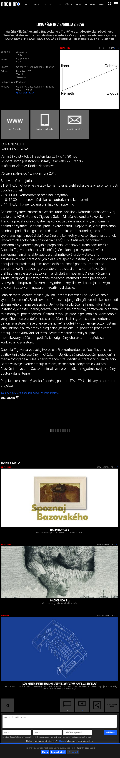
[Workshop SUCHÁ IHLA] (59, 572)
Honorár (103, 4)
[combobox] (109, 3)
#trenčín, (45, 393)
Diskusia (46, 4)
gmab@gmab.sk (25, 92)
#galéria (54, 393)
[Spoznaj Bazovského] (59, 498)
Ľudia (58, 4)
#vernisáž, (6, 393)
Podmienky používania (84, 747)
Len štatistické (58, 751)
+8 (117, 615)
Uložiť (45, 751)
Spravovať (73, 751)
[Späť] (7, 705)
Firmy (78, 4)
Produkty (90, 4)
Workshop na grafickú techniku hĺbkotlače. (60, 603)
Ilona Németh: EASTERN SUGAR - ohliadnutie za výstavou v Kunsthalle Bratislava (59, 684)
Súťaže (68, 4)
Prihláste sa (61, 741)
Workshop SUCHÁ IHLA (60, 600)
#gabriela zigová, (31, 393)
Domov (26, 4)
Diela (36, 4)
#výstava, (17, 393)
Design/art (5, 615)
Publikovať (110, 732)
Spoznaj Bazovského (59, 530)
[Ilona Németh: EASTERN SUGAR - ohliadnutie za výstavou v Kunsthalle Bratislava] (59, 649)
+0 (117, 467)
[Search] (109, 3)
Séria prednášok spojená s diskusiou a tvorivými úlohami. (59, 532)
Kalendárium (65, 48)
